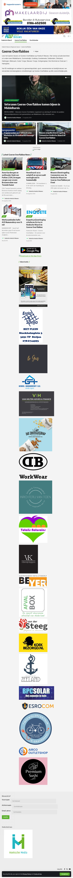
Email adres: (6, 811)
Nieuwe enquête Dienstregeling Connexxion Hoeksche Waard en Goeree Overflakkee (52, 135)
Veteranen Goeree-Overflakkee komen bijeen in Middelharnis (32, 106)
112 (28, 169)
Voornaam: (6, 800)
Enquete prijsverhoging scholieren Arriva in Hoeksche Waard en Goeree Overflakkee (36, 223)
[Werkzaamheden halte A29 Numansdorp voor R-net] (12, 211)
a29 (4, 216)
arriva (29, 216)
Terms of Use (38, 874)
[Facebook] (65, 869)
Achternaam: (6, 805)
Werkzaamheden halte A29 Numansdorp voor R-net (12, 222)
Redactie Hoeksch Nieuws (14, 117)
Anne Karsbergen (8, 169)
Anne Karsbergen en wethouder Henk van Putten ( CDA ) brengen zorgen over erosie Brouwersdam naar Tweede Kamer (11, 178)
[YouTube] (69, 869)
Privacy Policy (27, 874)
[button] (65, 874)
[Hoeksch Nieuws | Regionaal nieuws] (13, 36)
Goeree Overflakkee (11, 100)
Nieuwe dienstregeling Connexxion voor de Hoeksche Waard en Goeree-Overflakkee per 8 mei (60, 177)
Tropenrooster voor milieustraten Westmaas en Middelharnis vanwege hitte (19, 135)
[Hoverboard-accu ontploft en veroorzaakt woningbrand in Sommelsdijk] (36, 163)
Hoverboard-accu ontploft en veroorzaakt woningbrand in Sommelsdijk (36, 176)
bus (53, 169)
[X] (67, 869)
